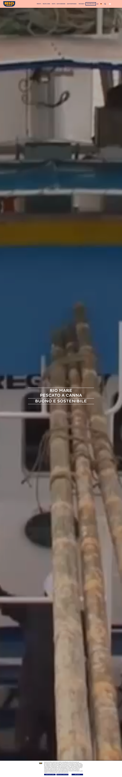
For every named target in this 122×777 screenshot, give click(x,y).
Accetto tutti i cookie (50, 774)
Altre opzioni (77, 774)
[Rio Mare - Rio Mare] (9, 4)
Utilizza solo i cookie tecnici (62, 774)
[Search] (105, 4)
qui (66, 767)
